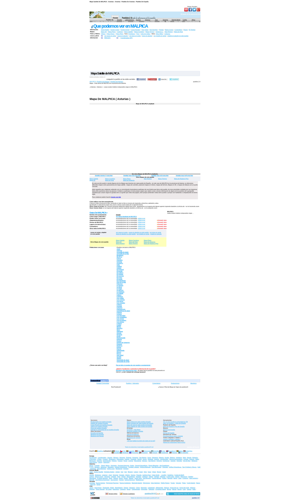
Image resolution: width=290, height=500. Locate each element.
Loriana (119, 314)
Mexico (117, 451)
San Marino (142, 457)
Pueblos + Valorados (132, 383)
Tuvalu (173, 483)
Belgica (172, 457)
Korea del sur (174, 488)
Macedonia (137, 461)
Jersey (100, 462)
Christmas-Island (160, 489)
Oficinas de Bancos (133, 434)
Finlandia (133, 459)
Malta (197, 459)
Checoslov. (92, 459)
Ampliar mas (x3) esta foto (159, 175)
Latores (119, 304)
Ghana (177, 476)
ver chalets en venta (160, 36)
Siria (145, 472)
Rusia (125, 461)
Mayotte (91, 480)
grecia (145, 459)
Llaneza (119, 312)
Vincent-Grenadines (141, 465)
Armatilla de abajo (122, 252)
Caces (119, 258)
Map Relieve (169, 32)
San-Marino (152, 461)
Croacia (105, 459)
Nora (118, 330)
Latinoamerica (129, 20)
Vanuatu (178, 483)
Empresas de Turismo (133, 437)
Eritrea (164, 478)
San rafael (120, 355)
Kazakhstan (93, 457)
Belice (108, 465)
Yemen (123, 476)
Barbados (111, 467)
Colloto (119, 268)
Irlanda (189, 457)
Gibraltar (179, 461)
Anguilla (125, 469)
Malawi (131, 478)
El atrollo (119, 271)
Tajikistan (151, 489)
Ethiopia (162, 476)
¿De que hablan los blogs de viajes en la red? (141, 441)
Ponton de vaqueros (123, 342)
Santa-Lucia (111, 469)
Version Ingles (113, 494)
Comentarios (156, 383)
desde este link (116, 197)
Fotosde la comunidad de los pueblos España (105, 430)
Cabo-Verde (155, 475)
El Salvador (184, 452)
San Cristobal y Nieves (189, 467)
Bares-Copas (169, 30)
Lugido (119, 325)
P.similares (131, 34)
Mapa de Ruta (178, 32)
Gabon (151, 476)
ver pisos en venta (135, 36)
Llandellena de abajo (123, 311)
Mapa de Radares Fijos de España (174, 426)
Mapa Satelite (128, 32)
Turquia (120, 461)
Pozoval (119, 344)
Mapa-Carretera (139, 32)
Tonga (98, 484)
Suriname (114, 465)
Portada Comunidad (103, 383)
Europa (138, 20)
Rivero (119, 352)
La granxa (120, 285)
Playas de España (168, 433)
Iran (122, 472)
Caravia (119, 262)
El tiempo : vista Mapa (133, 430)
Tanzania (107, 476)
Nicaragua (135, 452)
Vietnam (92, 489)
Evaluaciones (175, 383)
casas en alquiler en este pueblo (139, 232)
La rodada (120, 293)
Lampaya (120, 296)
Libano (136, 472)
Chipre (99, 459)
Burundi (170, 478)
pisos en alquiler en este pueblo (126, 234)
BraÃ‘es (119, 257)
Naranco (119, 328)
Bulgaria (195, 457)
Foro (138, 34)
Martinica (93, 469)
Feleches (120, 284)
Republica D (172, 451)
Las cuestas (121, 300)
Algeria (127, 475)
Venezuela (147, 451)
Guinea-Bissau (156, 478)
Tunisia (121, 480)
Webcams (107, 38)
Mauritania (92, 478)
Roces (119, 354)
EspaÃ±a (100, 451)
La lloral (119, 287)
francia (139, 459)
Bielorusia (92, 461)
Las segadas (121, 303)
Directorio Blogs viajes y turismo (173, 436)
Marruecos (184, 476)
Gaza (149, 472)
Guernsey (106, 462)
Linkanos (167, 34)
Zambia (190, 476)
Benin (175, 478)
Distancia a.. (159, 32)
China (138, 488)
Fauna (186, 30)
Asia (156, 20)
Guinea (133, 475)
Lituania (109, 457)
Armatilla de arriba (123, 254)
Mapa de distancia (128, 180)
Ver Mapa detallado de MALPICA (126, 216)
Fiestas (161, 30)
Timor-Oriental (100, 489)
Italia (184, 457)
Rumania (135, 457)
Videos (103, 34)
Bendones (120, 255)
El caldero (120, 273)
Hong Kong (98, 488)
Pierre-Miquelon (153, 465)
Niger (110, 478)
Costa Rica (188, 451)
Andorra (191, 459)
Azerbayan (166, 461)
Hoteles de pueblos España (99, 423)
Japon (91, 488)
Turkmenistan (136, 489)
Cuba (163, 451)
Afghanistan (159, 488)
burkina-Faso (147, 475)
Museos (162, 21)
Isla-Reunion (147, 478)
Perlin (119, 336)
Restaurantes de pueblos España (101, 422)
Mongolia (144, 488)
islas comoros (193, 478)
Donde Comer (115, 30)
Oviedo (118, 215)
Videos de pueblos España (99, 426)
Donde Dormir (125, 30)
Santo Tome (138, 478)
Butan (112, 488)
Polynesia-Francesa (112, 483)
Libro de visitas (145, 34)
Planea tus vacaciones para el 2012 (174, 442)
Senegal (115, 475)
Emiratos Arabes (109, 472)
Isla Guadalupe (164, 465)
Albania (161, 457)
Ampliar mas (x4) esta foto (184, 175)
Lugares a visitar (149, 21)
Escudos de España (97, 433)
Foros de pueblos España (99, 428)
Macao (174, 489)
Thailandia (106, 488)
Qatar (91, 472)
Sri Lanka (109, 489)
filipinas (166, 488)
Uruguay (154, 452)
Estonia (127, 459)
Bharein (130, 472)
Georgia (99, 461)
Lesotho (163, 475)
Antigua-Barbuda (145, 467)
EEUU (91, 465)
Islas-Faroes (93, 462)
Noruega (122, 457)
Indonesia (116, 489)
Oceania (165, 20)
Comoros (185, 478)
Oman (154, 472)
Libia (179, 478)
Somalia (121, 475)
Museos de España (169, 430)
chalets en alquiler (156, 234)
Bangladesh (119, 488)
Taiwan (126, 488)
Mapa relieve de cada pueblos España (139, 422)
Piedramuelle (121, 338)
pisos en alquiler (147, 36)
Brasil (103, 465)
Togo (118, 476)
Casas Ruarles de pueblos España (101, 425)
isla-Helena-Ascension (102, 480)
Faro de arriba (121, 282)
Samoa (189, 489)
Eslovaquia (120, 459)
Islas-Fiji (92, 484)
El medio (119, 279)
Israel (141, 472)
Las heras (120, 301)
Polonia (114, 461)
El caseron (120, 276)
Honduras (125, 452)
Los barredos (121, 315)
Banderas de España (97, 434)
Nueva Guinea (100, 483)
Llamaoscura (121, 309)
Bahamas (104, 467)
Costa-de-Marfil (179, 475)
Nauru (198, 483)
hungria (156, 459)
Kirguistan (144, 489)
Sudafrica (170, 475)
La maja (119, 288)
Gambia (156, 476)
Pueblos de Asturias (103, 81)
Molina (119, 327)
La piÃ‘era (120, 290)
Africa (193, 20)
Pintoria (119, 339)
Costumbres (178, 30)
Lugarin (119, 323)
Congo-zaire (170, 476)
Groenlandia (107, 461)
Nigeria (115, 478)
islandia (173, 461)
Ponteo (119, 341)
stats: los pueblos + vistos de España (174, 423)
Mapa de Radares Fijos (181, 179)
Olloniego (120, 331)
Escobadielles (121, 281)
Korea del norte (184, 488)
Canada (96, 465)
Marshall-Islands (137, 483)
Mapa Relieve (120, 243)
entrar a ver (141, 218)
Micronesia (146, 483)
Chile (124, 451)
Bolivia (181, 451)
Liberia (91, 476)
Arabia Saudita (98, 472)
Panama (174, 452)
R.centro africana (102, 478)
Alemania (155, 457)
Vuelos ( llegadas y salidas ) (171, 439)
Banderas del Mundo (97, 436)
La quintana (120, 292)
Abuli (118, 249)
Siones (119, 358)
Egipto (126, 478)
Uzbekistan (151, 488)
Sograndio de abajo (123, 360)
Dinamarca (112, 459)
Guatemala (164, 452)
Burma (169, 489)
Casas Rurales (135, 30)
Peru (139, 451)
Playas (168, 21)
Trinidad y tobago (133, 467)
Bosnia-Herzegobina (175, 459)
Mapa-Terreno (150, 32)
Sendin (119, 357)
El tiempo (125, 21)
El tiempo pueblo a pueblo (135, 431)
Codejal (119, 266)
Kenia (121, 478)
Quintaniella (120, 350)
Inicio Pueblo (105, 30)
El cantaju (120, 274)
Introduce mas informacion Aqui (126, 370)
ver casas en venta (110, 36)
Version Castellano (129, 494)
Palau (184, 483)
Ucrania (185, 459)
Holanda (150, 459)
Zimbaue (145, 476)
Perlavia (119, 334)
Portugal (128, 457)
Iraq (125, 472)
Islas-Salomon (155, 483)
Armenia (159, 461)
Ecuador (116, 452)
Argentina (156, 451)
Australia (92, 483)
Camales (120, 260)
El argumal (120, 269)
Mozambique (131, 476)
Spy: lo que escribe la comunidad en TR (175, 422)
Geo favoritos (154, 30)
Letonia (130, 461)
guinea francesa (130, 480)
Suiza (149, 457)
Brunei (159, 472)
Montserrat (119, 469)
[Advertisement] (145, 55)
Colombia (132, 451)
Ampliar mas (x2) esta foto (131, 175)
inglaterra (179, 457)
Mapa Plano (112, 32)
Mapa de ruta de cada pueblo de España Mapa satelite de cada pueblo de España (139, 425)
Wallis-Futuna (165, 483)
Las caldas (120, 298)
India (194, 489)
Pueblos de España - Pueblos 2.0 (97, 76)
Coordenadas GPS (126, 38)
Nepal (128, 489)
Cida (118, 265)
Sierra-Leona (99, 476)
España (119, 20)
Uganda (113, 476)
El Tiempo (192, 30)
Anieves (119, 250)
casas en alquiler (122, 36)
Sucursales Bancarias (192, 21)
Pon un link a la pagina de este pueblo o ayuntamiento (133, 365)
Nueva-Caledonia (125, 483)
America (147, 20)
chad (110, 475)
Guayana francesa (123, 465)
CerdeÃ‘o (120, 263)
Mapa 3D (104, 32)
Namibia (138, 476)
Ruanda (139, 475)
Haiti (199, 467)
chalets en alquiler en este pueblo (178, 36)
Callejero (136, 21)
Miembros (193, 383)
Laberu (119, 295)
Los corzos (120, 319)
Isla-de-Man (186, 461)
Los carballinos (122, 317)
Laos (184, 489)
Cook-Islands (191, 483)
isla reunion (114, 480)
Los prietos (120, 322)
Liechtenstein (102, 457)
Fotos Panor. (111, 34)
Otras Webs (159, 34)
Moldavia (194, 461)
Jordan (117, 472)
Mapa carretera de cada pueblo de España (140, 423)
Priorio (119, 347)
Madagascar (140, 480)
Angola (91, 475)
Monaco (115, 457)
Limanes (119, 308)
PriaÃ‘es (119, 346)
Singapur (132, 488)
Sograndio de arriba (123, 361)
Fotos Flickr (119, 34)
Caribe (185, 20)
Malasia (192, 488)
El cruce (119, 277)
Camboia (123, 489)
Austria (167, 457)
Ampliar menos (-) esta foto (103, 175)
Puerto (119, 349)
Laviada (119, 306)
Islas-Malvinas (101, 469)
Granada (165, 467)
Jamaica (97, 467)
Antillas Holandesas (121, 467)
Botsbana (98, 475)
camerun (105, 475)
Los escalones (121, 320)
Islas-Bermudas (156, 467)
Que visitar (145, 30)
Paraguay (145, 452)
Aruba (132, 465)
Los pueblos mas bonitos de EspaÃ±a (104, 21)
